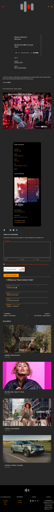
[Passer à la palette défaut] (52, 6)
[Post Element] (27, 342)
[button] (48, 6)
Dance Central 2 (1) (18, 155)
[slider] (37, 52)
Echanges (20, 502)
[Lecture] (16, 53)
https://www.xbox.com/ (19, 211)
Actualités (5, 500)
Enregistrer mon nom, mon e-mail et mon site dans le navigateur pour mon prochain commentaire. (27, 264)
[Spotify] (30, 501)
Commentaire (7, 241)
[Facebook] (4, 230)
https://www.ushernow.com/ (20, 217)
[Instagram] (38, 501)
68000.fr (51, 509)
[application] (27, 52)
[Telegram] (16, 230)
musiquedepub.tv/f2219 (19, 222)
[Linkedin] (10, 230)
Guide (5, 504)
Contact (20, 500)
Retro (5, 502)
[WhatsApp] (13, 230)
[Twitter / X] (7, 230)
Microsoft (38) (17, 151)
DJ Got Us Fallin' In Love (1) (20, 165)
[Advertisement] (27, 24)
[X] (35, 501)
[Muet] (34, 53)
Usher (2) (16, 160)
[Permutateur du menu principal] (2, 6)
